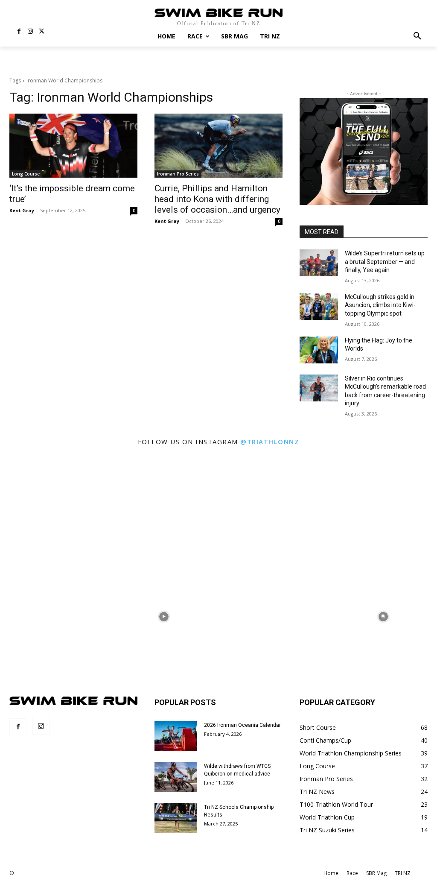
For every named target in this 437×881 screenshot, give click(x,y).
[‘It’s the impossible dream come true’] (73, 146)
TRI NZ (403, 873)
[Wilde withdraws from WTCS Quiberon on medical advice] (175, 777)
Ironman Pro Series (178, 174)
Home (330, 873)
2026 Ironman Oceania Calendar (242, 725)
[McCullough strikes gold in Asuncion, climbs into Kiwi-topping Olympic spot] (319, 306)
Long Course (26, 174)
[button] (417, 36)
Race (352, 873)
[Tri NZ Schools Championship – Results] (175, 818)
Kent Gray (21, 210)
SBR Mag (376, 873)
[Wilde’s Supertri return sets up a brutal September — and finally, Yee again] (319, 262)
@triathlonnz (269, 441)
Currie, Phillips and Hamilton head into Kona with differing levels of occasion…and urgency (217, 199)
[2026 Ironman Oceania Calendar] (175, 736)
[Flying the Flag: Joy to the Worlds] (319, 350)
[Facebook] (19, 31)
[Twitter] (41, 31)
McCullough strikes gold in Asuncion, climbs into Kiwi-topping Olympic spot (380, 305)
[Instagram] (30, 31)
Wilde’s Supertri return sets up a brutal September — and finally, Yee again (385, 261)
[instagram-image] (54, 506)
